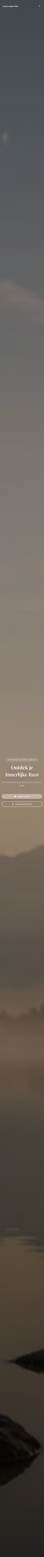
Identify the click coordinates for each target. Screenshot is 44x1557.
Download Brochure (23, 804)
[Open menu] (39, 6)
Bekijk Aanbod (24, 796)
